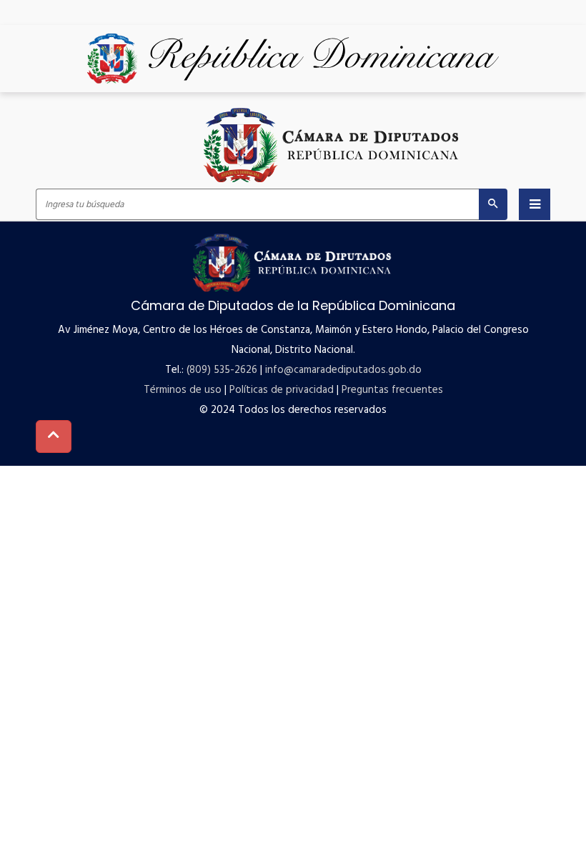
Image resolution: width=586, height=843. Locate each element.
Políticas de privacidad (281, 390)
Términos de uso (183, 390)
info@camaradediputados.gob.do (343, 370)
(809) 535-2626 (222, 370)
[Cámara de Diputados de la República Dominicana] (332, 144)
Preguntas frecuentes (392, 390)
